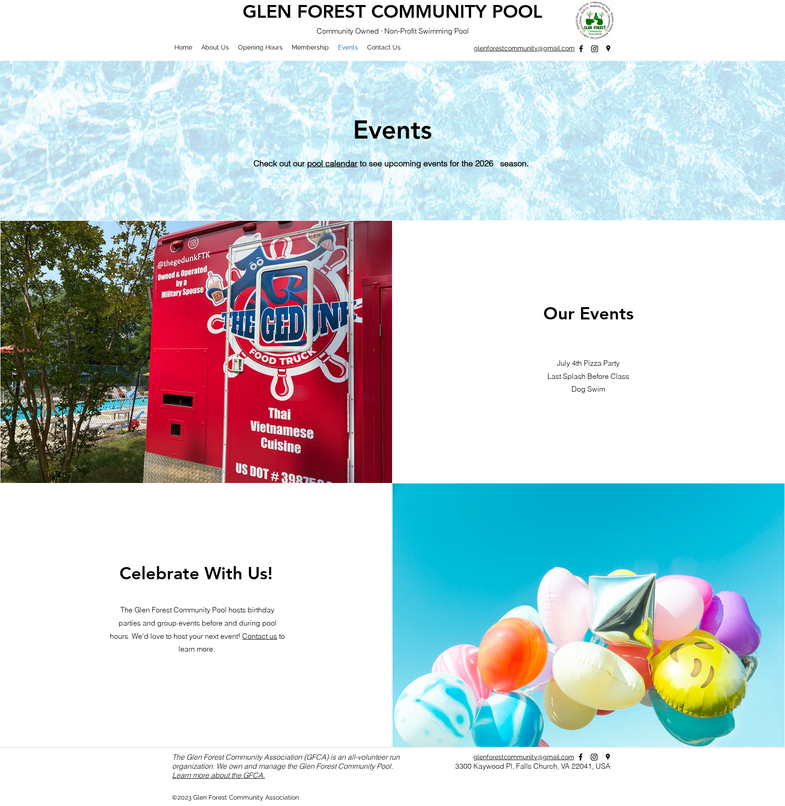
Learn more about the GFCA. (218, 775)
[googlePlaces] (608, 48)
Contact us (259, 636)
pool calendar (332, 163)
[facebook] (581, 48)
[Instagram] (594, 48)
